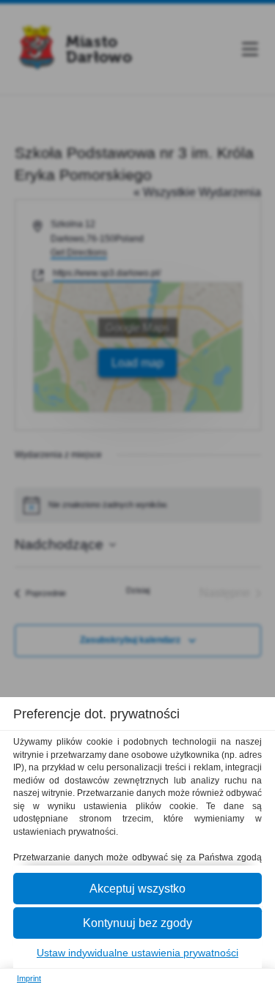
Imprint (29, 978)
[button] (137, 888)
